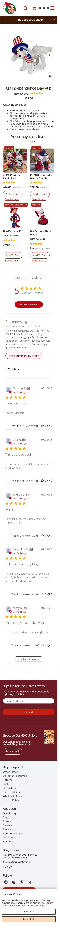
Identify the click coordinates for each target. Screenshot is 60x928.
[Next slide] (55, 20)
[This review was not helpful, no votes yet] (48, 423)
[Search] (26, 8)
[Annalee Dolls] (9, 8)
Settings (29, 911)
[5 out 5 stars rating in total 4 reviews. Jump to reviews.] (9, 180)
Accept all (29, 919)
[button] (12, 191)
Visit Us (7, 864)
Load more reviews (28, 656)
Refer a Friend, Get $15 (19, 887)
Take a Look (13, 748)
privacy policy (46, 902)
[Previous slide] (3, 20)
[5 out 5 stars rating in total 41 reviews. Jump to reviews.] (37, 90)
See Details (12, 197)
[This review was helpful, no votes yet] (42, 423)
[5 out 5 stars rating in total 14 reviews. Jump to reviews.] (36, 180)
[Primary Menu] (52, 8)
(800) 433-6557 (20, 859)
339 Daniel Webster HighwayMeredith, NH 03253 (20, 853)
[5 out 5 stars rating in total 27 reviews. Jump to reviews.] (9, 237)
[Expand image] (47, 73)
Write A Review (28, 302)
